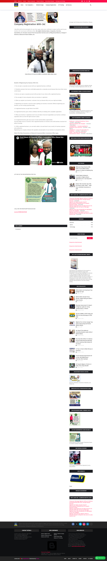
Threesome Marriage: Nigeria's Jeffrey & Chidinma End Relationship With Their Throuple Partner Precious (81, 199)
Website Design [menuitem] (40, 5)
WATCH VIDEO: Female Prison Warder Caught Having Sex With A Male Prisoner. (84, 298)
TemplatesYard (26, 558)
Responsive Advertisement (75, 242)
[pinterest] (89, 1)
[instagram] (87, 1)
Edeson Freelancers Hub (46, 535)
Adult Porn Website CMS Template (77, 123)
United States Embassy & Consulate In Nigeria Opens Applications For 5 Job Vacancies (84, 177)
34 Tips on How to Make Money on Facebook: (84, 349)
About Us (20, 1)
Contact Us (74, 558)
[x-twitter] (84, 1)
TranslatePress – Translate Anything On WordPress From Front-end (78, 127)
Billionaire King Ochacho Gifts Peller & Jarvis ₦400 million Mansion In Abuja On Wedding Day (84, 168)
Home (15, 1)
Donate (80, 558)
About (69, 558)
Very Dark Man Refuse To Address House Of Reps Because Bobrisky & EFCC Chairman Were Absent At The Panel (84, 341)
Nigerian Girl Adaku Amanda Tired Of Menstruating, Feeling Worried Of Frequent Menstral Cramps (79, 203)
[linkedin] (87, 524)
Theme (37, 558)
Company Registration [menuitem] (51, 5)
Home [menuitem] (22, 5)
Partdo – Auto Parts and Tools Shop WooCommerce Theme (77, 133)
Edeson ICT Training (58, 538)
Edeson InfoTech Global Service (59, 534)
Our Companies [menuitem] (29, 5)
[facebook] (82, 1)
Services (85, 558)
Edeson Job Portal (45, 536)
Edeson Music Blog (58, 536)
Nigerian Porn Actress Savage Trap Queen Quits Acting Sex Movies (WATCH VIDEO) (84, 323)
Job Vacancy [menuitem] (69, 5)
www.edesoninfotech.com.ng (78, 546)
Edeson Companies (31, 1)
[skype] (80, 524)
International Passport (49, 1)
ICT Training (90, 558)
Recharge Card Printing (60, 1)
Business (81, 222)
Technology (81, 226)
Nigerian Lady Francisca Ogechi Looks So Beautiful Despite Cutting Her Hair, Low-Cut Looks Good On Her (81, 213)
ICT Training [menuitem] (61, 5)
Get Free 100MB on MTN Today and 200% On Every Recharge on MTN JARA (84, 315)
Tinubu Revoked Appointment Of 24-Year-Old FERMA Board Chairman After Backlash (84, 357)
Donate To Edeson (40, 1)
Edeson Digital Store (45, 533)
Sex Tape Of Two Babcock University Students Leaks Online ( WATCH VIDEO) (84, 332)
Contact (24, 1)
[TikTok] (91, 524)
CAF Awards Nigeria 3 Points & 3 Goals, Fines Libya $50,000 (83, 364)
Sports (81, 224)
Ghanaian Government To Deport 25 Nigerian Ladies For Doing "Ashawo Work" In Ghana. (84, 307)
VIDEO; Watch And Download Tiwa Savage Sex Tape (84, 290)
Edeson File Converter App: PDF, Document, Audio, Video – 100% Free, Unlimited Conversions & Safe (83, 186)
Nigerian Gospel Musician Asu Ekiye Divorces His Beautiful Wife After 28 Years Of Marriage (80, 206)
